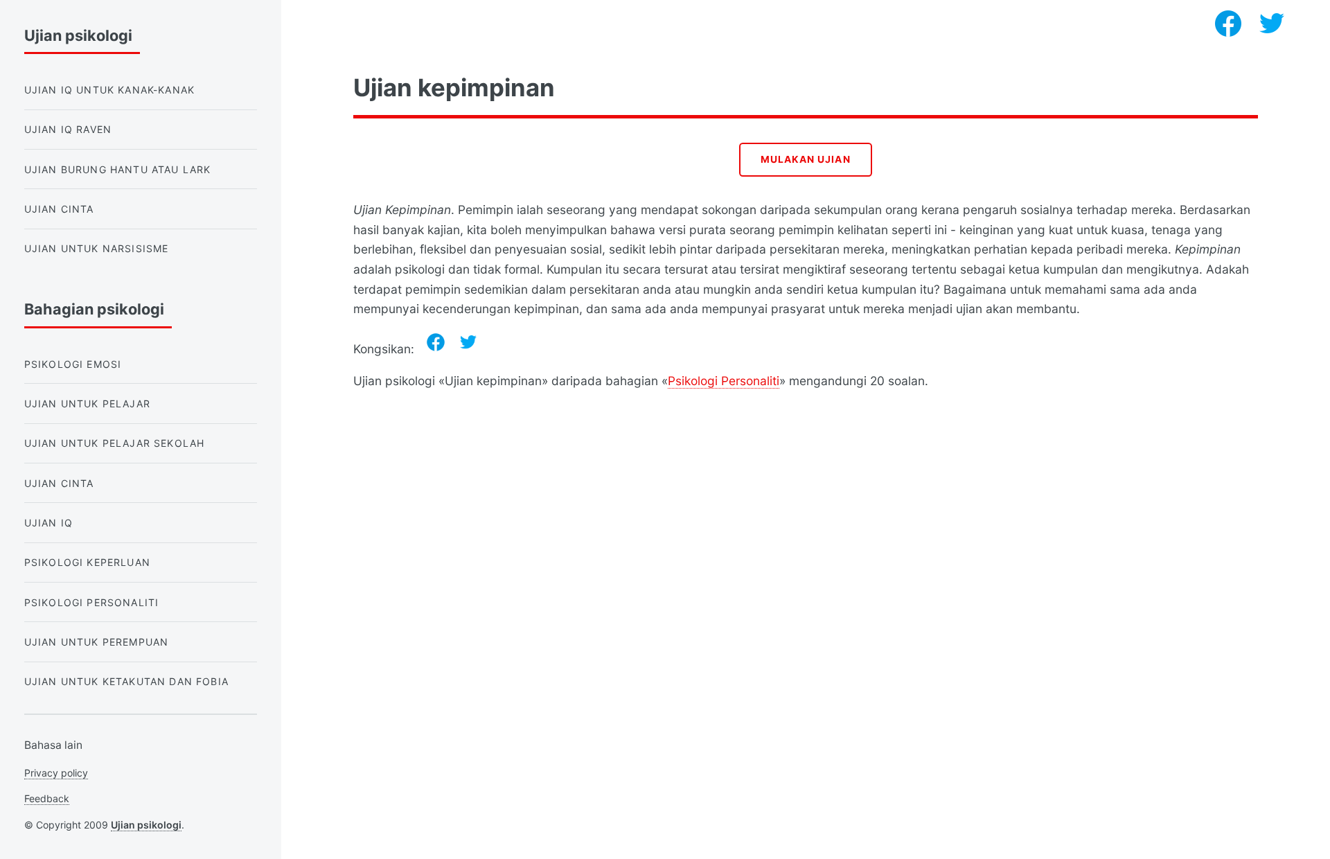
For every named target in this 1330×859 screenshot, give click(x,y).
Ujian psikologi (146, 825)
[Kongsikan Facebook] (436, 342)
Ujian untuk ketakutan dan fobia (126, 681)
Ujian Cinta (59, 209)
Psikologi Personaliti (723, 380)
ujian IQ (48, 523)
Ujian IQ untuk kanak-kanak (109, 90)
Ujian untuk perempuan (96, 642)
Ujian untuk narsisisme (96, 248)
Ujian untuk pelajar (87, 403)
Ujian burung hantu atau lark (117, 169)
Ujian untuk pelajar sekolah (114, 443)
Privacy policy (56, 773)
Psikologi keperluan (87, 562)
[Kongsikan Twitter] (468, 342)
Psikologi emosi (73, 364)
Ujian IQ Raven (68, 129)
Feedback (46, 798)
